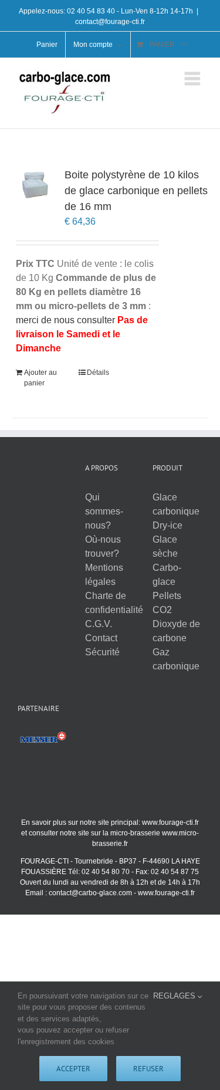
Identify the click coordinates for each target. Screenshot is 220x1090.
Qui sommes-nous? (104, 511)
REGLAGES (175, 995)
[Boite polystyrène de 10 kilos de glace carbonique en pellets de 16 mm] (34, 184)
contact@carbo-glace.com (90, 893)
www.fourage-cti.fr (170, 822)
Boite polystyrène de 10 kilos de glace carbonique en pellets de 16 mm (136, 190)
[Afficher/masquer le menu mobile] (193, 78)
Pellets (167, 596)
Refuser (148, 1069)
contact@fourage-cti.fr (110, 22)
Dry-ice (167, 525)
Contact (101, 638)
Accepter (73, 1069)
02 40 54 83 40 (91, 11)
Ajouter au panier (40, 377)
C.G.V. (98, 624)
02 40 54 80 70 (106, 872)
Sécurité (102, 652)
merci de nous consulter (65, 320)
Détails (98, 372)
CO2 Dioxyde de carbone (176, 624)
